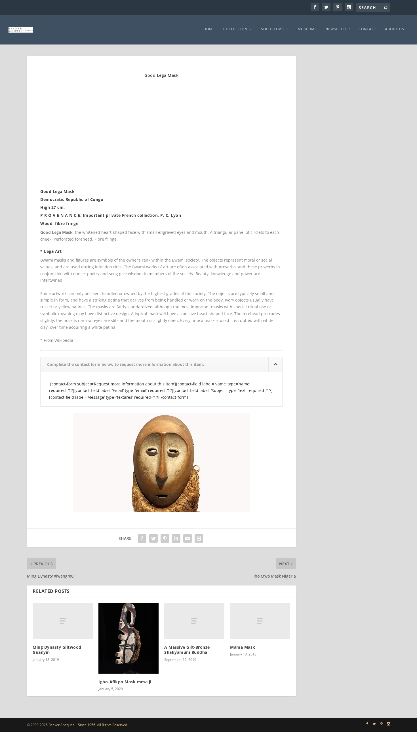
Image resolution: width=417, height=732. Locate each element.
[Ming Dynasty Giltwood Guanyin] (63, 621)
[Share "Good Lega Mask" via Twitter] (153, 538)
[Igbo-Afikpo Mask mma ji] (128, 638)
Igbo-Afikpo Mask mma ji (124, 681)
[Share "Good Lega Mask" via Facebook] (142, 538)
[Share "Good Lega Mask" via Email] (187, 538)
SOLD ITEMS (272, 29)
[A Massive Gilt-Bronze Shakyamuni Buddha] (194, 621)
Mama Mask (242, 647)
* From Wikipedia (56, 340)
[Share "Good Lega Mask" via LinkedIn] (176, 538)
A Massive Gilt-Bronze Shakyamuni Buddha (187, 649)
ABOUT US (394, 29)
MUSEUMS (307, 29)
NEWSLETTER (337, 29)
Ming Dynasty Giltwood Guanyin (57, 649)
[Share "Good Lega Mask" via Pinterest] (164, 538)
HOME (209, 29)
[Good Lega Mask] (97, 176)
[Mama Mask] (260, 621)
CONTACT (367, 29)
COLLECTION (235, 29)
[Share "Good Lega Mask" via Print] (199, 538)
